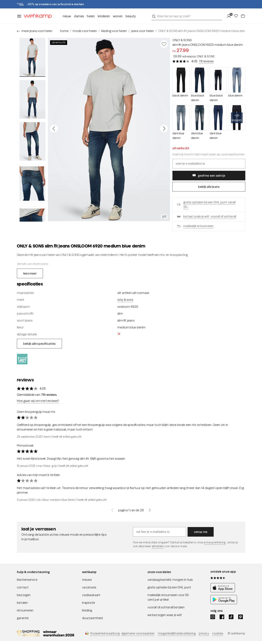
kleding (87, 610)
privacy (204, 633)
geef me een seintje (211, 175)
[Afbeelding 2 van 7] (32, 99)
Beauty (131, 16)
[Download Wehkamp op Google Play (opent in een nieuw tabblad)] (223, 603)
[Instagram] (212, 617)
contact (23, 587)
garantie (23, 618)
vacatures (89, 587)
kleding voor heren (114, 31)
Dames (79, 16)
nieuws (87, 580)
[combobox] (187, 16)
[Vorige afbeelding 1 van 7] (54, 128)
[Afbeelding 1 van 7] (32, 57)
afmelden (158, 546)
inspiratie (88, 603)
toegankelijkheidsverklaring (177, 633)
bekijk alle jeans (209, 187)
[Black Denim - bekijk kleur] (180, 80)
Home (64, 31)
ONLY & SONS (182, 40)
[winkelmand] (243, 16)
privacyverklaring (215, 542)
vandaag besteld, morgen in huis (170, 580)
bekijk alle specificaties (39, 344)
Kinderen (104, 16)
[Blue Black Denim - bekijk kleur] (199, 80)
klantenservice (27, 580)
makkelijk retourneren (198, 226)
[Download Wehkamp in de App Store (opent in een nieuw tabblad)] (223, 591)
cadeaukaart (91, 595)
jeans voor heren (142, 31)
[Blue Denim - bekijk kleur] (236, 80)
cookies (217, 633)
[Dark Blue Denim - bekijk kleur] (180, 117)
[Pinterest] (240, 617)
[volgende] (149, 510)
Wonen (118, 16)
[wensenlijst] (237, 16)
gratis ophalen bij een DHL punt (169, 587)
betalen (22, 603)
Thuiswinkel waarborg (105, 633)
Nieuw (67, 16)
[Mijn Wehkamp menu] (230, 16)
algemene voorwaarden (138, 633)
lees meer (30, 273)
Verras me (201, 532)
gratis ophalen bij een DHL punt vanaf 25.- (209, 204)
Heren (91, 16)
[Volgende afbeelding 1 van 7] (164, 128)
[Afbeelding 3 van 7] (32, 141)
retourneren (25, 610)
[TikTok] (231, 617)
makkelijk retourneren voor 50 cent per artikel (168, 597)
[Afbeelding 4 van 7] (32, 183)
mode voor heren (85, 31)
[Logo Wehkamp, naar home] (36, 16)
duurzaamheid (92, 618)
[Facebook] (222, 617)
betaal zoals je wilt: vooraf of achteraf (209, 216)
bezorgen (24, 595)
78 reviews (206, 61)
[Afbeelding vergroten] (109, 129)
